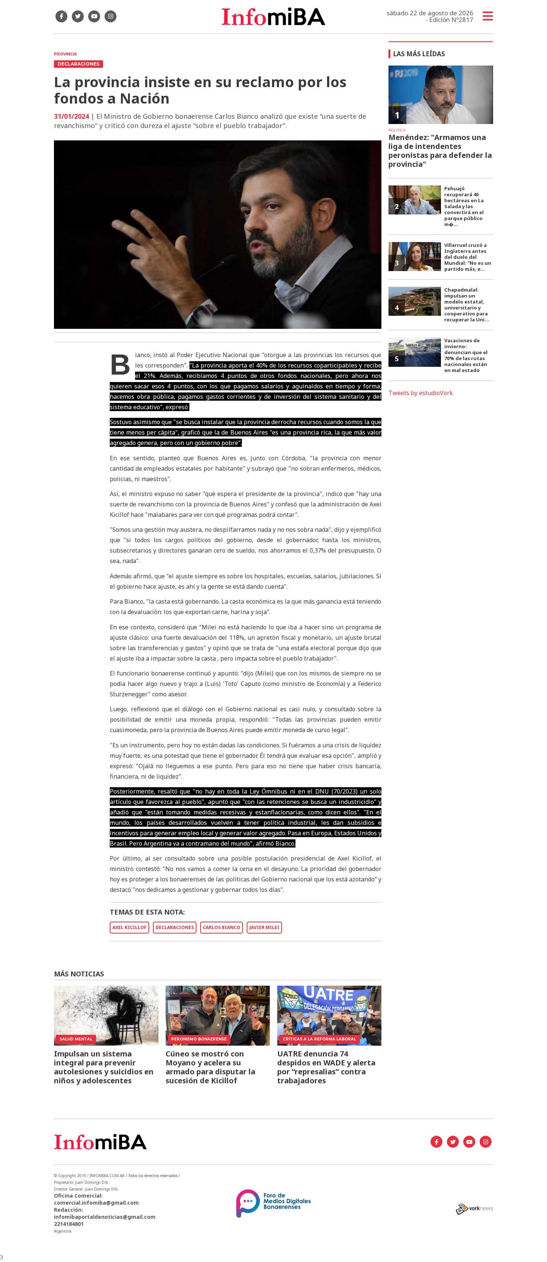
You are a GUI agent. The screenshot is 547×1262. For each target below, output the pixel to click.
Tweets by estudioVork (420, 393)
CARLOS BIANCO (221, 927)
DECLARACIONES (175, 927)
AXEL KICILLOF (129, 927)
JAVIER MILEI (264, 927)
